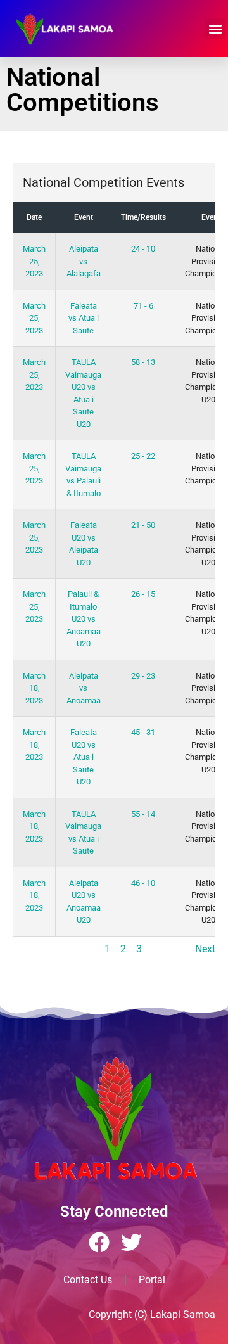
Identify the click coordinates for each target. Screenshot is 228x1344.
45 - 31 (143, 732)
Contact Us (87, 1280)
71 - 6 (143, 305)
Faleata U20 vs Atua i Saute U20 (83, 756)
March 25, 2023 (34, 261)
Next (205, 949)
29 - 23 (143, 676)
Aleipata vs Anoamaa (83, 688)
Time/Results (143, 217)
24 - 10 (143, 248)
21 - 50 (143, 525)
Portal (152, 1280)
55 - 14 (143, 814)
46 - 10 (143, 883)
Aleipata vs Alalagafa (83, 261)
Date (34, 217)
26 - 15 (143, 594)
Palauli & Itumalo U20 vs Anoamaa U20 (83, 618)
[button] (215, 28)
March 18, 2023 (34, 688)
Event (83, 217)
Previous (32, 949)
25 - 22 (143, 456)
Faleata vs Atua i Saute (83, 318)
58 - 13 (143, 362)
